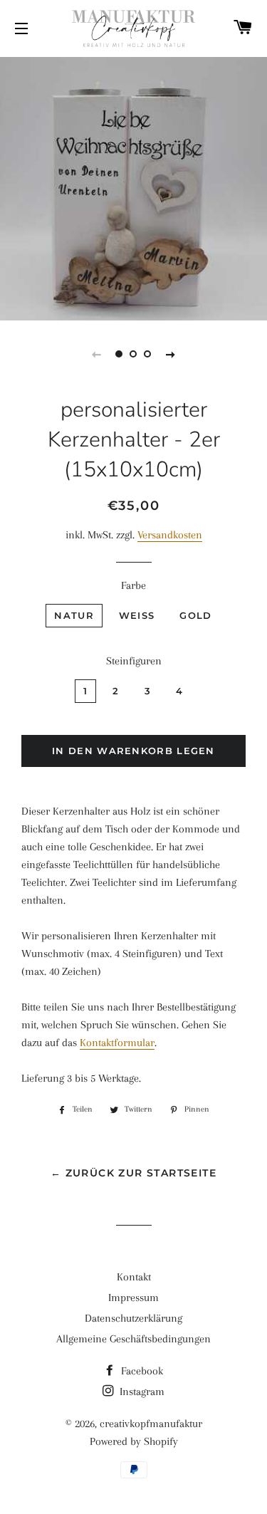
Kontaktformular (117, 1042)
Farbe (133, 585)
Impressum (133, 1297)
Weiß (137, 615)
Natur (74, 615)
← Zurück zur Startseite (133, 1172)
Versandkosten (169, 534)
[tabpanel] (133, 186)
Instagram (140, 1391)
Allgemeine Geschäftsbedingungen (133, 1338)
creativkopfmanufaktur (151, 1423)
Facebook (140, 1370)
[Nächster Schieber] (171, 354)
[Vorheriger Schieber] (96, 354)
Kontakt (134, 1276)
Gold (195, 615)
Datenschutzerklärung (133, 1318)
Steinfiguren (134, 660)
